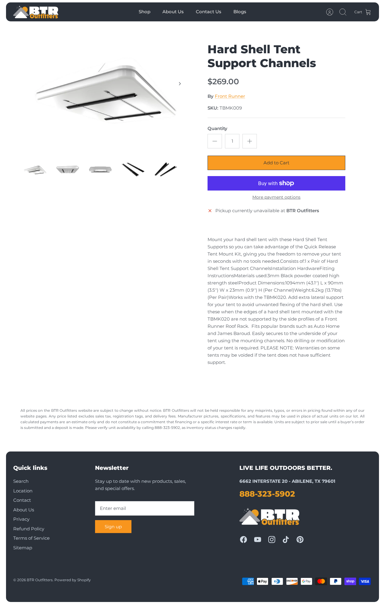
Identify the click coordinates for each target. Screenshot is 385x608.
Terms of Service (31, 538)
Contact (22, 500)
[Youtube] (258, 539)
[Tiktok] (286, 539)
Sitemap (22, 548)
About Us (173, 11)
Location (22, 491)
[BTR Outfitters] (35, 11)
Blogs (239, 11)
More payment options (276, 197)
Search (21, 481)
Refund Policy (28, 529)
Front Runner (230, 96)
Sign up (113, 526)
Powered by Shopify (72, 580)
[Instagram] (272, 539)
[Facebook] (243, 539)
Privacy (21, 519)
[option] (105, 90)
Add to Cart (276, 163)
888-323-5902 (267, 494)
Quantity (217, 128)
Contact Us (208, 11)
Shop (144, 11)
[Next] (179, 83)
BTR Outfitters (40, 580)
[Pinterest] (300, 539)
